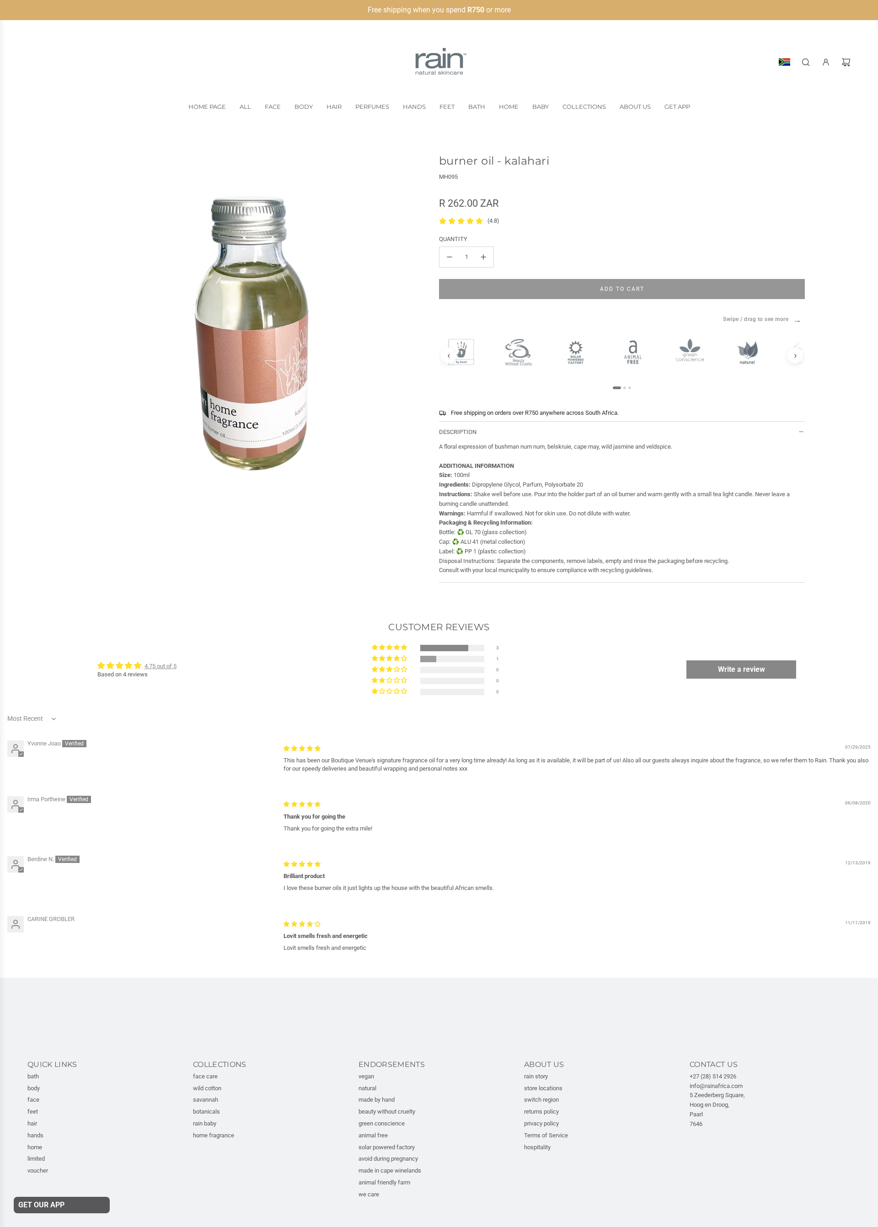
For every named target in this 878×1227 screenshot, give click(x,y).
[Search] (806, 62)
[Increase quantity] (483, 257)
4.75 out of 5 (161, 666)
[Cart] (846, 62)
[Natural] (751, 352)
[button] (390, 647)
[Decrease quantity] (449, 257)
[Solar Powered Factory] (579, 352)
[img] (302, 748)
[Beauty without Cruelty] (522, 352)
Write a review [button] (741, 669)
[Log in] (826, 62)
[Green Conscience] (694, 350)
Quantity (453, 239)
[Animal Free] (636, 352)
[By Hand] (465, 352)
